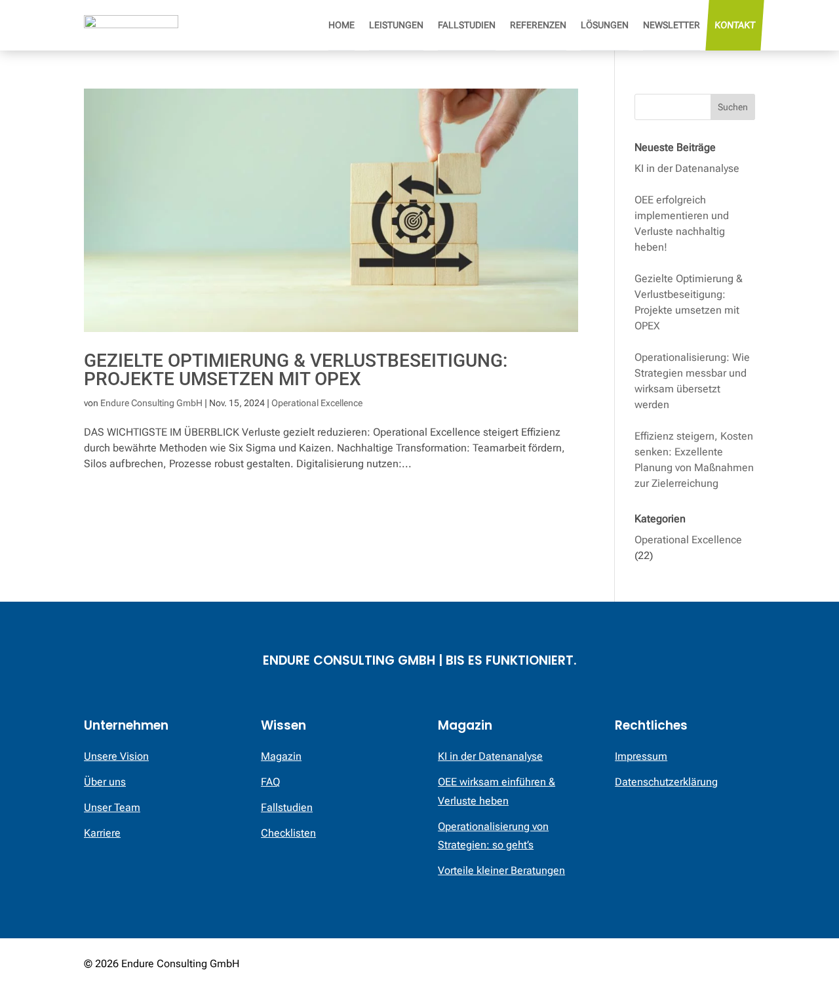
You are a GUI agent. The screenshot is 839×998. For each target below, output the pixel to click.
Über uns (105, 782)
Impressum (641, 756)
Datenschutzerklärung (666, 782)
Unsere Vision (116, 756)
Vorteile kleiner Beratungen (501, 870)
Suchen (733, 107)
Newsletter (671, 25)
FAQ (270, 782)
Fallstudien (467, 25)
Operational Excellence (316, 403)
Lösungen (605, 25)
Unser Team (112, 807)
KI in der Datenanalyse (686, 168)
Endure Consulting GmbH (151, 403)
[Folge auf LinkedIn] (744, 965)
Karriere (102, 833)
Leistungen (396, 25)
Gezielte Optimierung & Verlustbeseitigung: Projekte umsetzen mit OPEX (295, 370)
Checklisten (288, 833)
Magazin (281, 756)
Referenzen (538, 25)
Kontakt (734, 25)
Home (341, 25)
